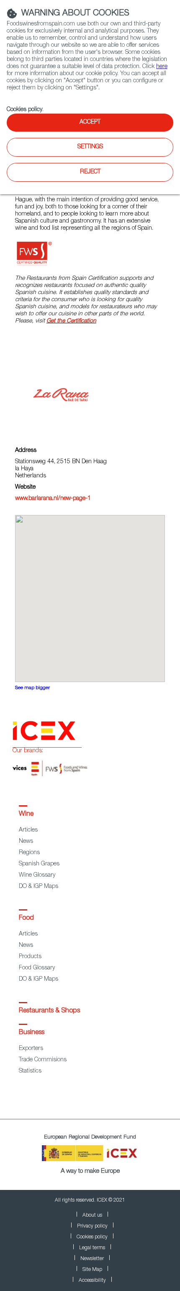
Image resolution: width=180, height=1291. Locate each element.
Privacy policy (92, 1226)
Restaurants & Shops (49, 1011)
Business (31, 1033)
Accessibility (92, 1280)
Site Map (92, 1269)
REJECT (90, 172)
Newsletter (92, 1258)
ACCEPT (90, 122)
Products (30, 957)
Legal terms (92, 1247)
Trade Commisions (43, 1060)
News (26, 842)
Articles (28, 830)
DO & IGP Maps (38, 887)
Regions (29, 853)
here (161, 67)
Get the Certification (71, 321)
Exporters (31, 1049)
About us (92, 1215)
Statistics (30, 1071)
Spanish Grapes (39, 864)
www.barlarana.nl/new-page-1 (53, 499)
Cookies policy (24, 110)
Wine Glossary (37, 875)
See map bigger (32, 688)
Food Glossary (37, 968)
